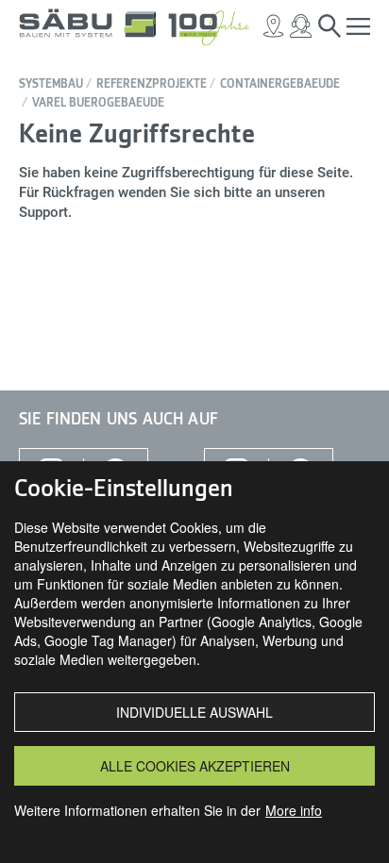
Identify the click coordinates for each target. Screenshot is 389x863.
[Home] (141, 26)
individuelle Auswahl (194, 712)
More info (293, 810)
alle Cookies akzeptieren (195, 765)
